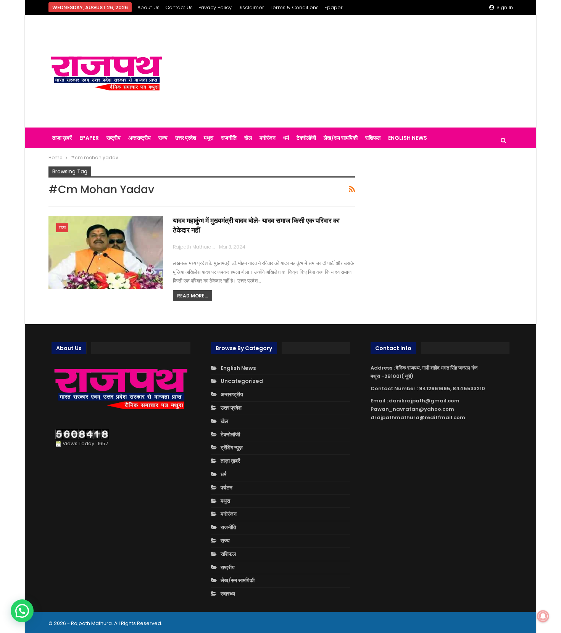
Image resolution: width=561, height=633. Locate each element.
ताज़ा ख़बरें (62, 138)
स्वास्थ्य (228, 593)
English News (407, 138)
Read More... (192, 295)
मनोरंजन (268, 138)
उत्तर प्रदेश (185, 138)
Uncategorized (242, 381)
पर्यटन (226, 487)
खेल (248, 138)
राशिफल (372, 138)
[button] (22, 610)
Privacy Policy (215, 7)
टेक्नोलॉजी (306, 138)
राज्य (163, 138)
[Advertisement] (360, 71)
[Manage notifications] (543, 616)
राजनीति (229, 138)
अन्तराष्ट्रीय (139, 138)
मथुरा (208, 138)
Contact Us (179, 7)
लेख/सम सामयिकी (341, 138)
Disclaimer (250, 7)
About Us (148, 7)
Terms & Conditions (294, 7)
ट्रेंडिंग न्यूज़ (232, 447)
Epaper (333, 7)
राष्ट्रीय (113, 138)
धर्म (286, 138)
